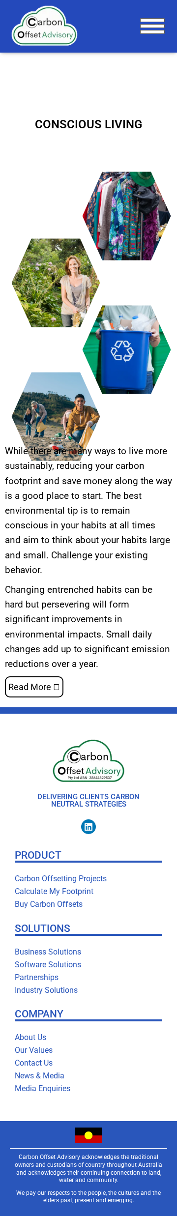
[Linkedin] (88, 827)
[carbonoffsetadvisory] (47, 26)
